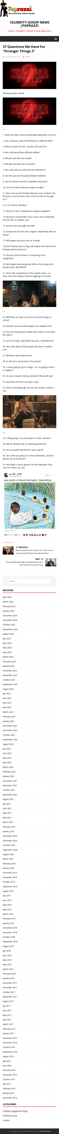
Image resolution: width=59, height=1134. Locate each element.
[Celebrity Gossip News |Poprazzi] (18, 15)
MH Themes (45, 1131)
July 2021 (7, 804)
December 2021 (10, 781)
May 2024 (7, 647)
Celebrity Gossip (10, 1115)
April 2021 (7, 817)
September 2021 (10, 794)
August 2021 (8, 799)
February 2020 (9, 863)
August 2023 (8, 689)
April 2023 (7, 707)
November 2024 (10, 620)
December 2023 (10, 670)
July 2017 (7, 1006)
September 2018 (10, 941)
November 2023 (10, 675)
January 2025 (8, 611)
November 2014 (10, 1097)
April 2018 (7, 964)
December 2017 (10, 983)
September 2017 (10, 996)
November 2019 (10, 877)
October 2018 (9, 937)
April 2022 (7, 762)
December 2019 (10, 872)
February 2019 (9, 918)
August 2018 (8, 946)
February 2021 (9, 827)
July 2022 (7, 748)
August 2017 (8, 1001)
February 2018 (9, 973)
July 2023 (7, 693)
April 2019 (7, 909)
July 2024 (7, 638)
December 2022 (10, 725)
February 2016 (9, 1070)
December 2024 (10, 615)
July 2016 (7, 1061)
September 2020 (10, 849)
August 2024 (8, 634)
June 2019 (7, 900)
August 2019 (8, 891)
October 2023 (9, 679)
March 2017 (8, 1024)
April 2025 (7, 597)
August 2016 (8, 1056)
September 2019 (10, 886)
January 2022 (8, 776)
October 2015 (9, 1079)
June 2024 (7, 643)
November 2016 (10, 1042)
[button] (55, 39)
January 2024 (8, 666)
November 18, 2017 (13, 56)
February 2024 (9, 661)
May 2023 (7, 702)
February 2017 (9, 1029)
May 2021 (7, 813)
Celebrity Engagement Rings (15, 1111)
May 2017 (7, 1015)
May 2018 (7, 960)
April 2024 (7, 652)
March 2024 (8, 657)
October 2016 (9, 1047)
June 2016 (7, 1065)
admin (27, 56)
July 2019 (7, 895)
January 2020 (8, 868)
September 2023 (10, 684)
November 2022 (10, 730)
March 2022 (8, 767)
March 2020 (8, 859)
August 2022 (8, 744)
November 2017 (10, 987)
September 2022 (10, 739)
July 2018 (7, 950)
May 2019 (7, 904)
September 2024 (10, 629)
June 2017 (7, 1010)
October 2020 (9, 845)
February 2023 (9, 716)
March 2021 (8, 822)
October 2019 (9, 882)
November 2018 (10, 932)
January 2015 (8, 1093)
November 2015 (10, 1074)
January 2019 (8, 923)
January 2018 (8, 978)
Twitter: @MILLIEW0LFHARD (8, 542)
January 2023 (8, 721)
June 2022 (7, 753)
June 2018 (7, 955)
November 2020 (10, 840)
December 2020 (10, 836)
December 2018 (10, 927)
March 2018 (8, 969)
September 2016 (10, 1052)
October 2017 (9, 992)
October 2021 (9, 790)
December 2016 (10, 1038)
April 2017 (7, 1019)
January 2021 (8, 831)
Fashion (6, 1120)
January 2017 (8, 1033)
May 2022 (7, 758)
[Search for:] (29, 581)
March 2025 (8, 601)
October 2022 (9, 735)
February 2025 (9, 606)
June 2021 (7, 808)
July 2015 (7, 1084)
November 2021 (10, 785)
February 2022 (9, 771)
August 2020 (8, 854)
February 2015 (9, 1088)
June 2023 (7, 698)
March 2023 (8, 712)
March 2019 (8, 914)
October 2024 (9, 624)
